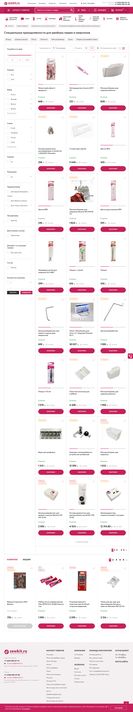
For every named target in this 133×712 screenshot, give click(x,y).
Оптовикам (93, 664)
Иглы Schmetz (51, 661)
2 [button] (112, 560)
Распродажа (32, 3)
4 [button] (120, 560)
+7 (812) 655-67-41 (122, 2)
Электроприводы (57, 39)
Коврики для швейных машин (86, 39)
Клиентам (52, 3)
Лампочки (43, 39)
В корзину (51, 108)
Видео (76, 669)
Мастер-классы (80, 675)
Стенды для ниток (53, 697)
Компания (42, 3)
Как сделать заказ (96, 658)
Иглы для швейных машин (55, 658)
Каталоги (77, 672)
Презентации (79, 682)
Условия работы (95, 654)
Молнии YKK (51, 681)
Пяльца (8, 39)
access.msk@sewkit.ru (15, 677)
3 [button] (116, 560)
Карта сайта (121, 661)
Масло (33, 39)
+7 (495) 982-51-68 (122, 4)
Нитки (48, 664)
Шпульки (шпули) (21, 39)
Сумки (70, 39)
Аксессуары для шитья (54, 701)
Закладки (102, 10)
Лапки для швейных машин (55, 684)
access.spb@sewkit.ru (15, 663)
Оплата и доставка (96, 661)
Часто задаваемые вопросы (99, 671)
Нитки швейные (52, 668)
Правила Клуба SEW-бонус (99, 674)
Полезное (62, 3)
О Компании (78, 654)
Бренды (77, 658)
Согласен (119, 708)
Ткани (48, 671)
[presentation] (107, 560)
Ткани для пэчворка (53, 674)
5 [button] (123, 560)
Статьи (76, 678)
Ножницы (49, 654)
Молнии (49, 678)
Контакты (73, 3)
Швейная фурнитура (53, 694)
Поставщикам (94, 668)
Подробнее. (26, 709)
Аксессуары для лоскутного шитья (56, 689)
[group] (51, 69)
